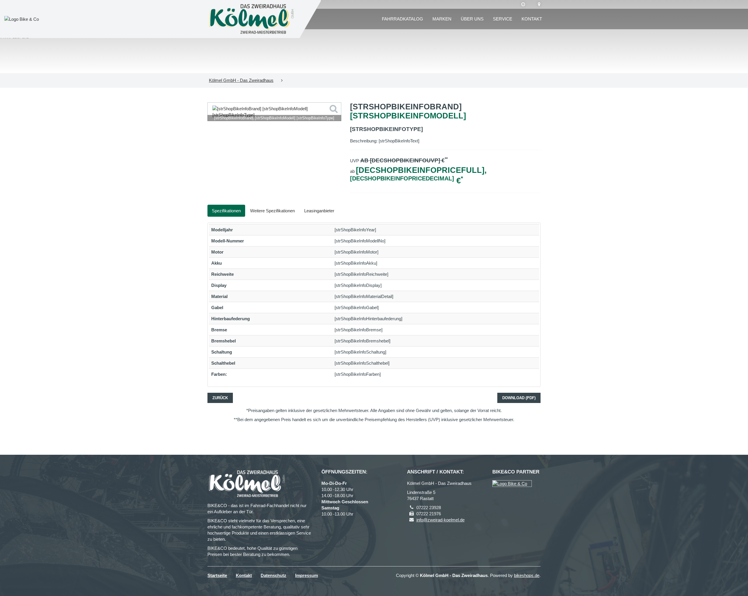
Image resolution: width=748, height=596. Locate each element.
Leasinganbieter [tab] (319, 210)
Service (502, 18)
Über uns (472, 18)
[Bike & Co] (512, 483)
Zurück (220, 398)
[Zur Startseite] (251, 19)
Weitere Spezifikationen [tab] (272, 210)
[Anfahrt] (539, 4)
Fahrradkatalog (402, 18)
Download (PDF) (519, 398)
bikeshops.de (526, 575)
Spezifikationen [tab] (226, 210)
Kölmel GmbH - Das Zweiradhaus (241, 80)
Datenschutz (273, 575)
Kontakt (532, 18)
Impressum (306, 575)
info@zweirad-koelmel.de (440, 519)
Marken (441, 18)
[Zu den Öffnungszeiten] (523, 4)
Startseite (217, 575)
